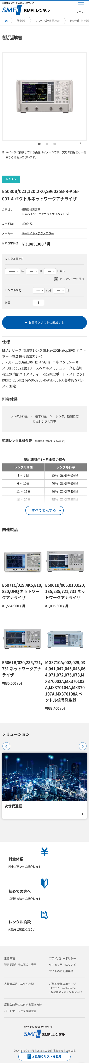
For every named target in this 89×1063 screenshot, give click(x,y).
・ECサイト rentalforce (63, 988)
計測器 (21, 20)
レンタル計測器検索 (47, 20)
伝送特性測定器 (79, 20)
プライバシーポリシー (62, 958)
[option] (44, 96)
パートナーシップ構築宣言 (20, 1011)
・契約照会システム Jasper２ (66, 992)
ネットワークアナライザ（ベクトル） (48, 214)
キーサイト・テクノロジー (38, 233)
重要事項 (9, 958)
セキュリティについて (62, 964)
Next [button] (80, 141)
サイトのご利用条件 (61, 971)
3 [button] (55, 144)
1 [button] (39, 144)
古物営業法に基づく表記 (19, 984)
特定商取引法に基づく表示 (20, 964)
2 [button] (47, 144)
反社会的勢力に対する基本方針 (23, 1004)
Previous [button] (4, 744)
